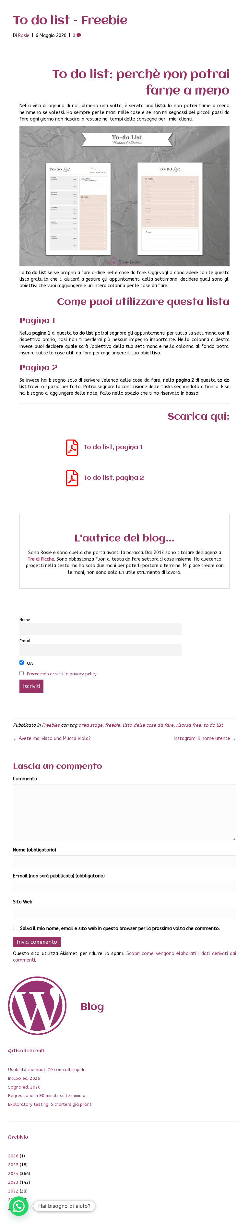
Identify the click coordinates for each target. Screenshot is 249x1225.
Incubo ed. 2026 (24, 1078)
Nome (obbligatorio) (34, 850)
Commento (25, 779)
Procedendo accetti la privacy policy (62, 673)
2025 (13, 1164)
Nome (24, 619)
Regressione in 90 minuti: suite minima (46, 1095)
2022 (13, 1191)
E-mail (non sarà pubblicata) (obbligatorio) (59, 876)
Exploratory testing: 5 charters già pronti (50, 1104)
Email (24, 640)
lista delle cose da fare (148, 725)
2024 (13, 1173)
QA (29, 663)
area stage (90, 725)
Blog (92, 1007)
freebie (112, 725)
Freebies (51, 725)
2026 (13, 1156)
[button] (19, 1206)
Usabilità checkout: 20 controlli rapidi (46, 1069)
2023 (13, 1182)
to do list (213, 725)
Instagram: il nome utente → (205, 738)
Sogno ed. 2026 (24, 1087)
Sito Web (22, 902)
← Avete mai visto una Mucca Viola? (52, 738)
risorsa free (188, 725)
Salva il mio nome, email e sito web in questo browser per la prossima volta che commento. (120, 928)
